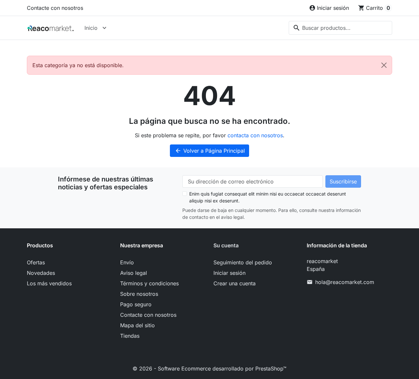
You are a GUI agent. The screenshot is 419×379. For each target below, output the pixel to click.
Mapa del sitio (137, 325)
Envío (127, 262)
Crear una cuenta (234, 283)
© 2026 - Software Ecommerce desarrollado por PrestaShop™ (209, 368)
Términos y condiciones (149, 283)
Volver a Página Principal (210, 150)
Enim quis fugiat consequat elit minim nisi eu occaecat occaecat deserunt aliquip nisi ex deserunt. (267, 197)
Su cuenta (226, 245)
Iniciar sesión (229, 273)
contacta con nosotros (255, 135)
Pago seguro (136, 304)
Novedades (41, 273)
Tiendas (129, 335)
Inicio (91, 28)
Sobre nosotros (139, 294)
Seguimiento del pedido (242, 262)
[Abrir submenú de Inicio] (104, 27)
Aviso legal (133, 273)
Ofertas (36, 262)
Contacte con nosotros (55, 8)
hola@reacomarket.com (344, 282)
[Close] (384, 65)
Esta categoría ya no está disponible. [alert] (78, 65)
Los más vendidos (49, 283)
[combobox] (340, 28)
